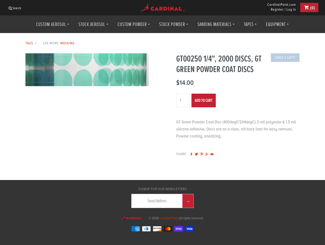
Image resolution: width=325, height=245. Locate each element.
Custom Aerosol (52, 24)
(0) (312, 8)
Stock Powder (173, 24)
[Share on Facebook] (191, 154)
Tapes (250, 24)
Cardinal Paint (168, 218)
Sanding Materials (216, 24)
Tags (31, 43)
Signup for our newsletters (162, 189)
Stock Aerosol (93, 24)
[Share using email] (212, 154)
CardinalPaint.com (281, 5)
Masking (67, 43)
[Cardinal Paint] (162, 6)
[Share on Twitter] (196, 154)
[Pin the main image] (202, 154)
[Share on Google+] (207, 154)
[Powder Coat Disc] (87, 56)
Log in (291, 9)
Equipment (277, 24)
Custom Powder (134, 24)
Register (277, 9)
